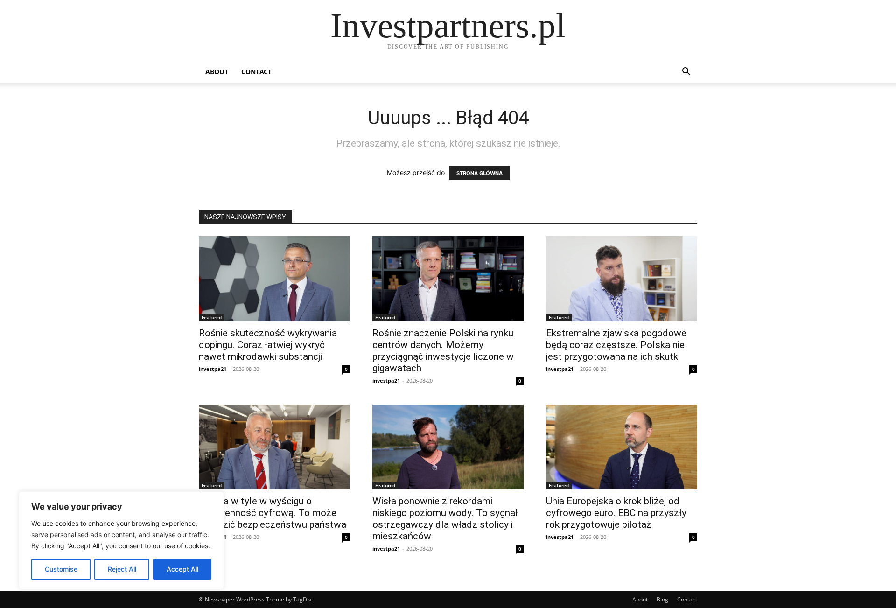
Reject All (122, 569)
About (216, 71)
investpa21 (212, 368)
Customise (61, 569)
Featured (212, 317)
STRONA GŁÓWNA (479, 173)
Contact (256, 71)
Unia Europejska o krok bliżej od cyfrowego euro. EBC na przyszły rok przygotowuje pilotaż (616, 513)
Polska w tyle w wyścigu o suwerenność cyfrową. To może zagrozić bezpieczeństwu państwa (272, 513)
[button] (686, 72)
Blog (662, 599)
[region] (121, 540)
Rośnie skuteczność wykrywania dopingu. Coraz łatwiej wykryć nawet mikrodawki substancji (268, 345)
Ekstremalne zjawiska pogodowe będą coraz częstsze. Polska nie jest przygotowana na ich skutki (616, 345)
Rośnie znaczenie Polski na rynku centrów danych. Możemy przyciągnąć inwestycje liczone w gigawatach (443, 351)
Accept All (182, 569)
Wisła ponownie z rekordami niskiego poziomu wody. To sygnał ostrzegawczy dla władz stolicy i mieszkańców (445, 519)
